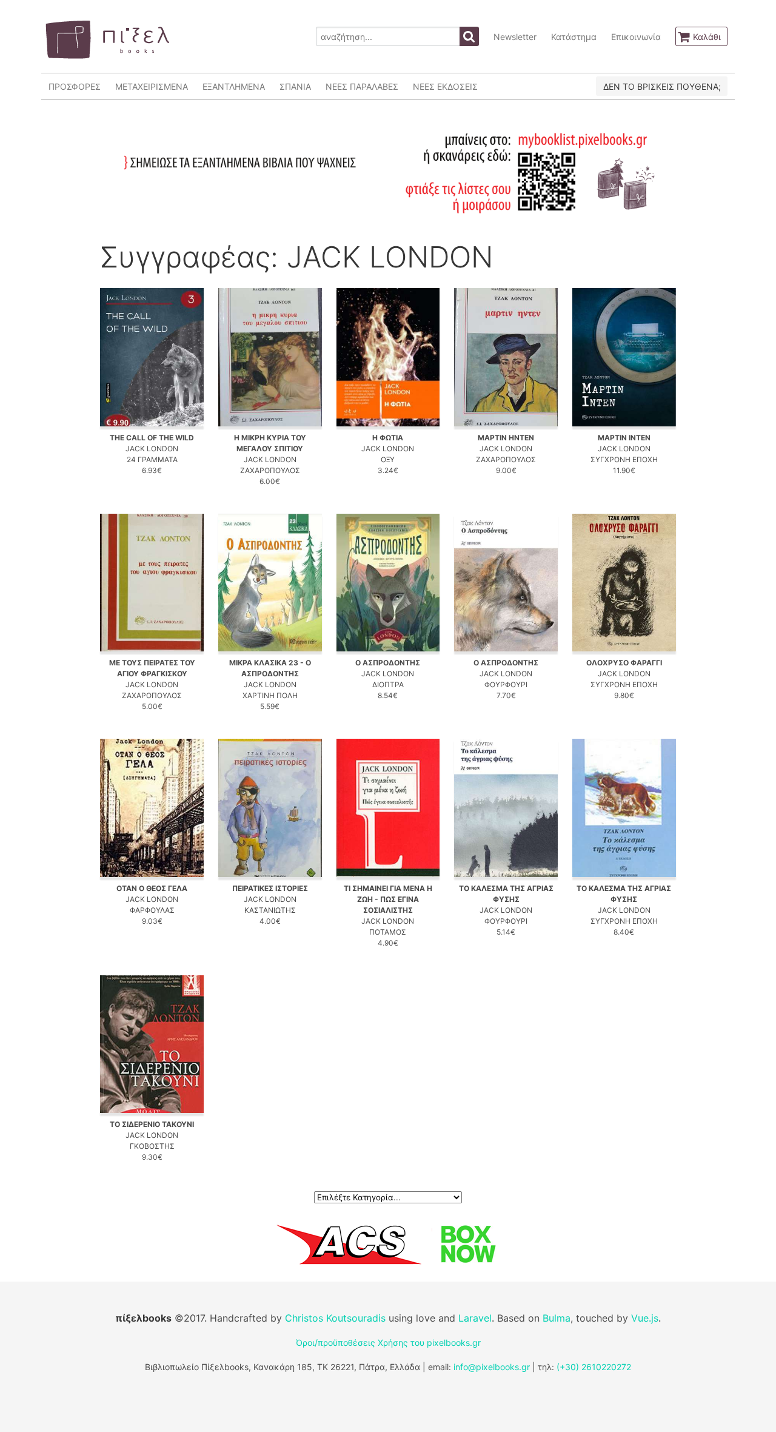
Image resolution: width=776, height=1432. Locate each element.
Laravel (475, 1318)
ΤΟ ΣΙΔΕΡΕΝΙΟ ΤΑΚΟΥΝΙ (152, 1124)
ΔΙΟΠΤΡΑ (388, 684)
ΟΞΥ (388, 459)
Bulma (556, 1318)
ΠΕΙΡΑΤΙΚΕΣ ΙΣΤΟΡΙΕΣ (270, 888)
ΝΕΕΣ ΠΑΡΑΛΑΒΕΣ (362, 86)
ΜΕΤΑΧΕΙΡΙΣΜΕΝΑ (151, 86)
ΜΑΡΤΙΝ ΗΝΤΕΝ (506, 437)
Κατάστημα (574, 37)
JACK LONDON (151, 448)
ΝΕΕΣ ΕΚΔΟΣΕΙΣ (445, 86)
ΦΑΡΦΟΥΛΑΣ (152, 910)
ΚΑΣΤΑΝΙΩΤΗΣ (270, 910)
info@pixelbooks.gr (491, 1367)
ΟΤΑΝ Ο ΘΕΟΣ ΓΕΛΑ (151, 888)
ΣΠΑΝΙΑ (295, 86)
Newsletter (515, 37)
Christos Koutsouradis (335, 1318)
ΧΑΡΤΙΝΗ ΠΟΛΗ (270, 695)
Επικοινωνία (636, 37)
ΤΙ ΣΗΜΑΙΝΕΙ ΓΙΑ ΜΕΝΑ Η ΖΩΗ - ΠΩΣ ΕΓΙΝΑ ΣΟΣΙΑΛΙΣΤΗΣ (388, 899)
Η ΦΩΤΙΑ (387, 437)
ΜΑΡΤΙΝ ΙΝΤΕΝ (624, 437)
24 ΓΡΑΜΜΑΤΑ (152, 459)
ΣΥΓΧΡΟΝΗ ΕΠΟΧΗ (624, 459)
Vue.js (644, 1318)
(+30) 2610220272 (594, 1367)
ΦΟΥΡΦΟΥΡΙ (505, 684)
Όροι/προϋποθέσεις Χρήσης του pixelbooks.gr (388, 1342)
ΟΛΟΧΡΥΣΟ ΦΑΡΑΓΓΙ (624, 662)
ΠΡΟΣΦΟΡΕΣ (74, 86)
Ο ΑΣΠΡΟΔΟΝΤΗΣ (387, 662)
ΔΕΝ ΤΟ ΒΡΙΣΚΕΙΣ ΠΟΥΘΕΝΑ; (662, 86)
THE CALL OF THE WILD (152, 437)
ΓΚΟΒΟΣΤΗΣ (152, 1146)
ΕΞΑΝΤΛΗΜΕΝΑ (233, 86)
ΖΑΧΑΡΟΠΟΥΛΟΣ (270, 470)
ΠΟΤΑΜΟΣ (387, 931)
